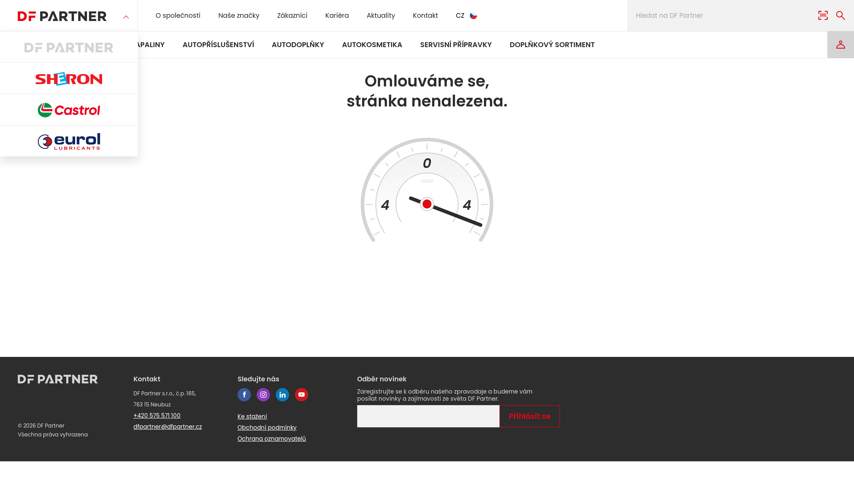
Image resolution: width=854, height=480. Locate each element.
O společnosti (178, 15)
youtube (301, 394)
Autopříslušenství (218, 45)
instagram (263, 394)
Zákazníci (292, 15)
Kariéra (337, 15)
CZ (460, 15)
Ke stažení (252, 416)
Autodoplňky (298, 45)
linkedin (282, 394)
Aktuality (381, 15)
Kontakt (425, 15)
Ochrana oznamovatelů (272, 439)
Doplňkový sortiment (552, 45)
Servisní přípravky (456, 45)
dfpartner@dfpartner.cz (167, 427)
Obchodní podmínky (267, 428)
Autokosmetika (372, 45)
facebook (244, 394)
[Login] (840, 44)
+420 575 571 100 (157, 416)
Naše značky (239, 15)
